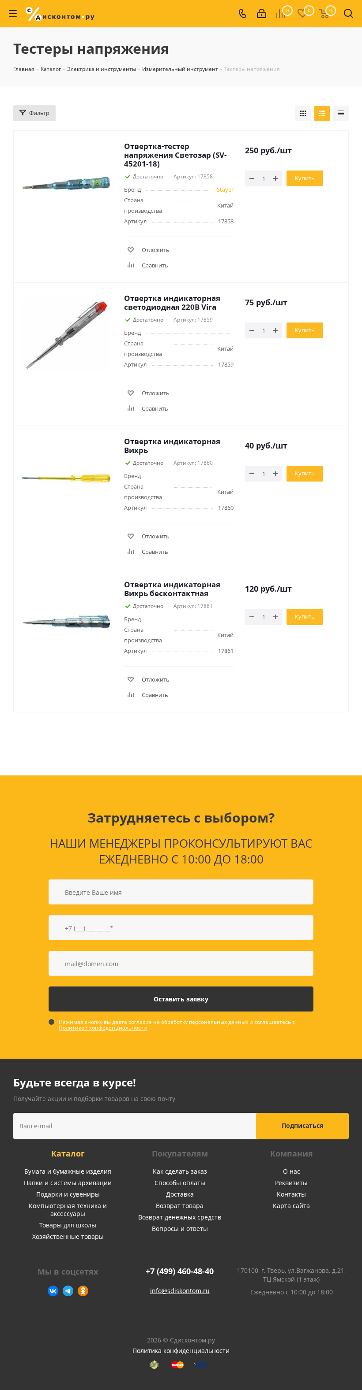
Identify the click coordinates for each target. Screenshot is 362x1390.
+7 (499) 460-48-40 (180, 1271)
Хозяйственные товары (68, 1236)
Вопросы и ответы (180, 1228)
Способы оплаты (180, 1183)
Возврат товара (180, 1205)
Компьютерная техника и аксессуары (68, 1209)
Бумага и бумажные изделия (67, 1171)
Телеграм (68, 1291)
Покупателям (180, 1153)
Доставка (180, 1194)
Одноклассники (83, 1291)
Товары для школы (67, 1225)
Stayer (225, 189)
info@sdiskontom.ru (180, 1290)
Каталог (68, 1153)
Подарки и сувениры (68, 1194)
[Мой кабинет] (261, 13)
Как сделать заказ (180, 1171)
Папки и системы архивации (68, 1183)
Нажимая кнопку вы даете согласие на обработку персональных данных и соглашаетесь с (177, 1024)
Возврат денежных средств (179, 1217)
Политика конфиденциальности (181, 1350)
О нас (291, 1171)
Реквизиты (291, 1183)
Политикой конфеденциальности (103, 1027)
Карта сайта (291, 1205)
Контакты (291, 1194)
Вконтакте (53, 1291)
